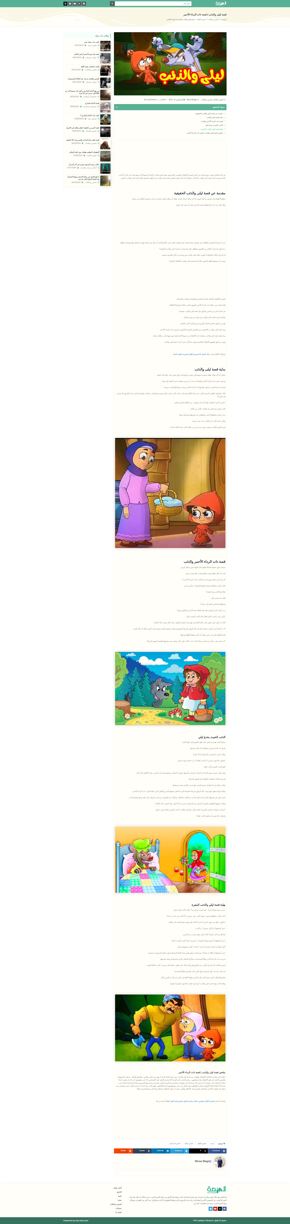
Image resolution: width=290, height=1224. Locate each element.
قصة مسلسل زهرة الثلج (90, 66)
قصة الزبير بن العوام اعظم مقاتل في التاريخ (82, 128)
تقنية (120, 1196)
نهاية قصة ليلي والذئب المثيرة (212, 129)
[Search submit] (112, 3)
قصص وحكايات (213, 19)
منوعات (119, 1208)
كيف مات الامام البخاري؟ (89, 115)
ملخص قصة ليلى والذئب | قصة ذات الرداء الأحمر (205, 133)
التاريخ (119, 1192)
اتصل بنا (119, 1212)
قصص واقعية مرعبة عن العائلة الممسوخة (83, 79)
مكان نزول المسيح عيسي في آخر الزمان (84, 164)
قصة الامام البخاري (92, 103)
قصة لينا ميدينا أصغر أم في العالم (86, 54)
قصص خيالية (189, 1143)
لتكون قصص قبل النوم (178, 1101)
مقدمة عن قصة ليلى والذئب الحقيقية (209, 113)
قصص (212, 342)
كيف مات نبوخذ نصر (91, 42)
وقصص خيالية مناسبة (196, 1101)
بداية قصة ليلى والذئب (214, 117)
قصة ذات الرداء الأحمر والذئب (212, 121)
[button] (65, 4)
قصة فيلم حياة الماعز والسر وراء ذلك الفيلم (82, 140)
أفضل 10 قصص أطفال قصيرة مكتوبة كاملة (189, 354)
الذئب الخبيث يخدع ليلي (214, 125)
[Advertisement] (170, 158)
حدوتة (212, 1143)
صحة (120, 1200)
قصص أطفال (201, 19)
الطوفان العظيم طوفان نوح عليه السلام (84, 152)
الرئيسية (224, 19)
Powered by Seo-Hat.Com (75, 1220)
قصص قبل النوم (175, 1143)
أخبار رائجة (118, 1188)
